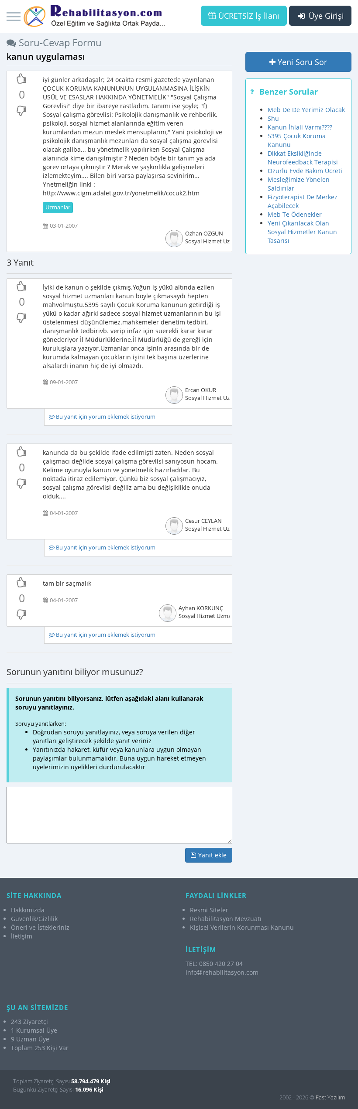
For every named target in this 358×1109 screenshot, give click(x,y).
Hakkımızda (28, 910)
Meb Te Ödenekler (295, 214)
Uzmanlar (57, 207)
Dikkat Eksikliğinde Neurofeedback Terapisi (303, 157)
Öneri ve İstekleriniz (40, 927)
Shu (273, 118)
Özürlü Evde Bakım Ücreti (305, 171)
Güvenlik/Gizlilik (34, 918)
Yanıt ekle (211, 855)
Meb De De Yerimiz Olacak (306, 110)
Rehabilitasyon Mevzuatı (226, 918)
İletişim (21, 936)
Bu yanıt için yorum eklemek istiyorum (105, 416)
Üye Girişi (325, 15)
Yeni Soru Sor (301, 62)
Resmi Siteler (209, 910)
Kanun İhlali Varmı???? (300, 127)
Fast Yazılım (330, 1097)
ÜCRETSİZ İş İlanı (247, 15)
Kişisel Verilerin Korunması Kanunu (242, 927)
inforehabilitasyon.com (222, 972)
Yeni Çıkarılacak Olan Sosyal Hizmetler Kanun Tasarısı (302, 232)
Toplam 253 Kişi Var (40, 1048)
